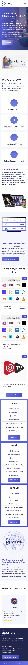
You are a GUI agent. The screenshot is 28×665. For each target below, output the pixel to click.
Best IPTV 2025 (7, 306)
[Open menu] (25, 4)
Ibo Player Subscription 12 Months (14, 384)
